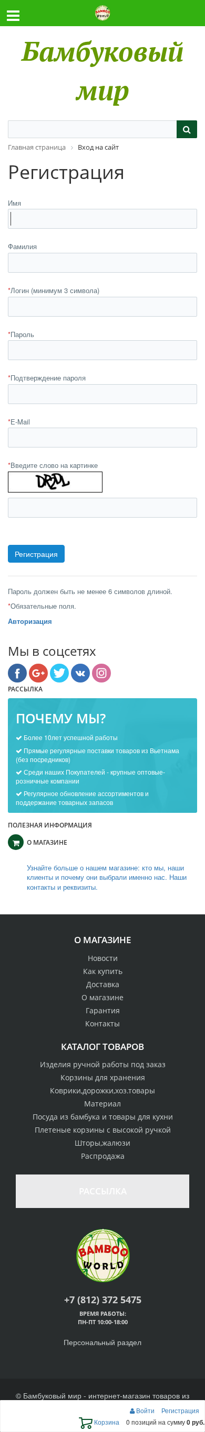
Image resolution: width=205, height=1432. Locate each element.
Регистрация (180, 1410)
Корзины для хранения (102, 1077)
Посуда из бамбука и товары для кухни (103, 1117)
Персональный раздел (102, 1342)
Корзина (106, 1421)
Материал (102, 1104)
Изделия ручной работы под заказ (103, 1064)
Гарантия (103, 1010)
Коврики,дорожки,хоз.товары (102, 1090)
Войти (145, 1410)
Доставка (102, 984)
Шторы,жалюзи (102, 1143)
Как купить (102, 971)
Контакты (102, 1023)
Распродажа (103, 1156)
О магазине (102, 997)
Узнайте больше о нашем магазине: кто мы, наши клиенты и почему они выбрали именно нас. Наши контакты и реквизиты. (107, 877)
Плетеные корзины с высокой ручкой (103, 1130)
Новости (103, 958)
